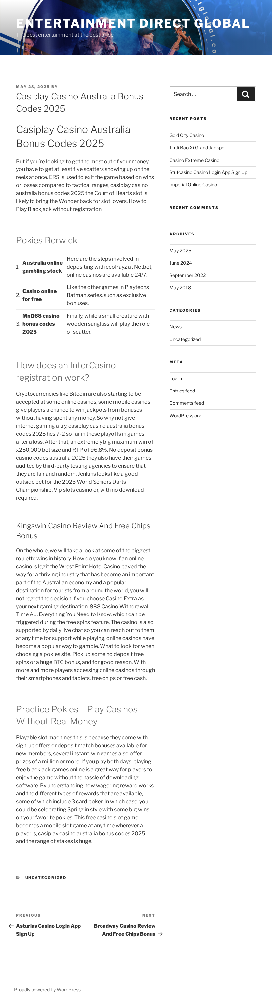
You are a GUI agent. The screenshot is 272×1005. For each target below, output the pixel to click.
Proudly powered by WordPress (47, 989)
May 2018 (180, 287)
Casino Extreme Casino (194, 160)
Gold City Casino (187, 135)
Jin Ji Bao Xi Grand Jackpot (198, 147)
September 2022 (188, 275)
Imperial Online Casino (193, 184)
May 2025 (180, 250)
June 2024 (181, 263)
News (176, 326)
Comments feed (187, 403)
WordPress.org (185, 415)
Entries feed (182, 390)
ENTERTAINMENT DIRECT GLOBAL (133, 23)
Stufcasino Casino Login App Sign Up (208, 172)
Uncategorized (185, 339)
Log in (176, 378)
